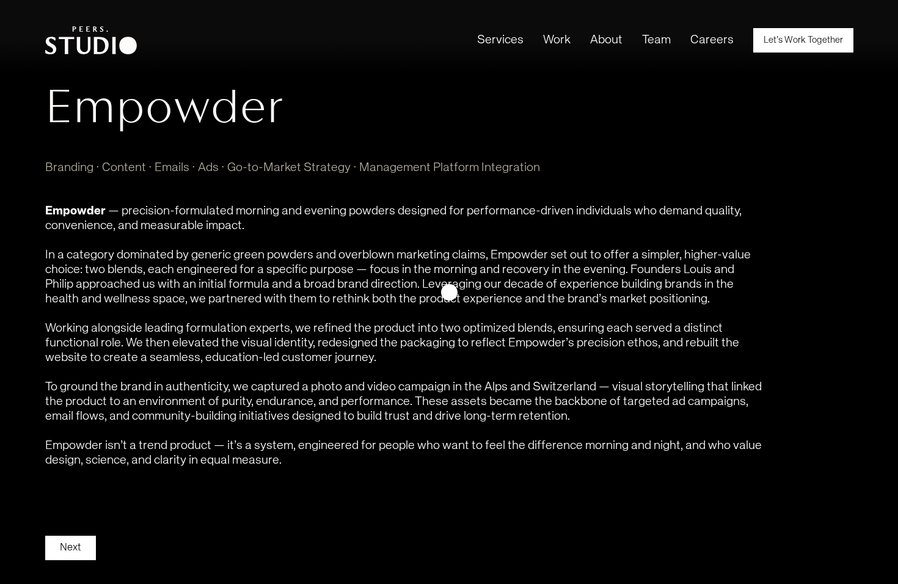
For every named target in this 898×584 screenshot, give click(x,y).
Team (656, 40)
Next (70, 547)
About (606, 40)
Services (500, 40)
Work (557, 40)
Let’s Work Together (803, 40)
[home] (91, 40)
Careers (712, 40)
